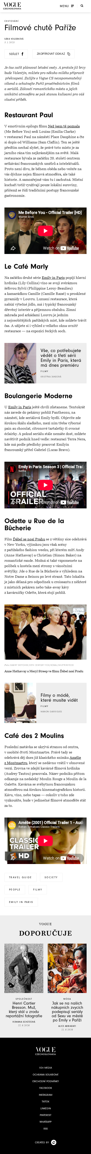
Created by (42, 1142)
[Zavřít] (86, 1149)
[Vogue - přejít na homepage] (12, 6)
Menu (64, 6)
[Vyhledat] (82, 5)
